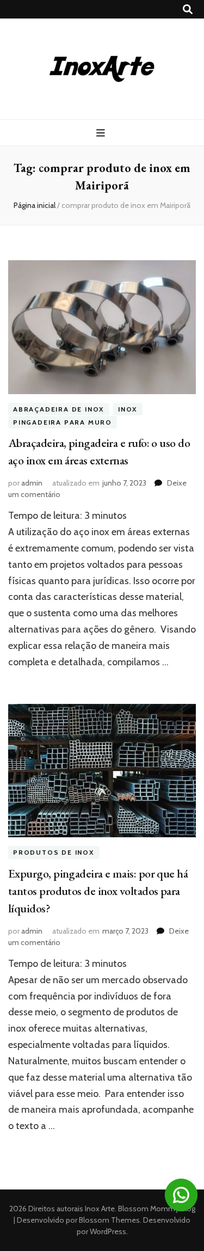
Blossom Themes (108, 1220)
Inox (128, 409)
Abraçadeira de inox (58, 409)
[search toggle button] (188, 9)
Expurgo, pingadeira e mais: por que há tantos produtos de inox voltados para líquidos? (98, 891)
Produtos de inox (54, 852)
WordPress (108, 1231)
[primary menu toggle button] (102, 133)
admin (31, 483)
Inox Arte (100, 1208)
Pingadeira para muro (62, 422)
